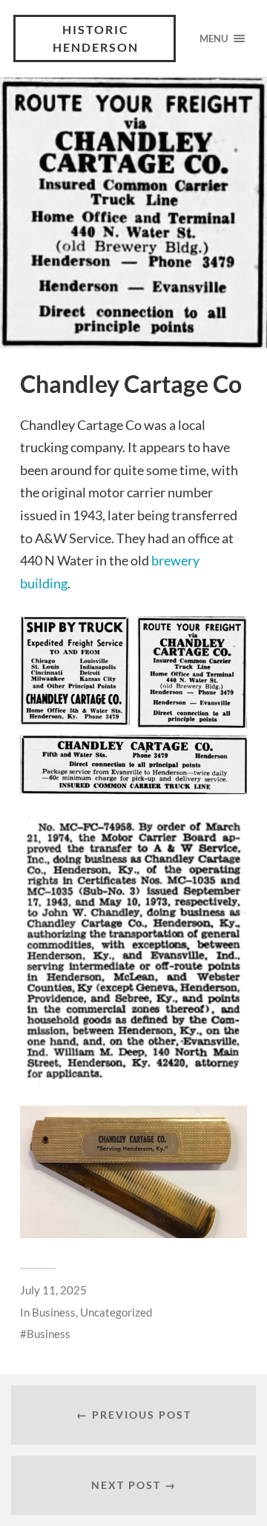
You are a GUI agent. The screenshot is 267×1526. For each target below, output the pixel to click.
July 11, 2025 (53, 1290)
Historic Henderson (96, 38)
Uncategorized (116, 1312)
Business (54, 1312)
